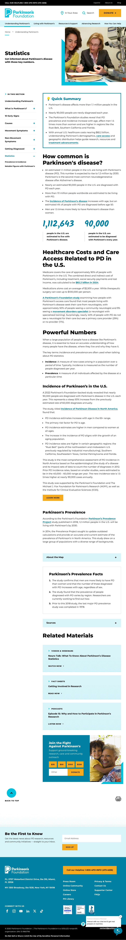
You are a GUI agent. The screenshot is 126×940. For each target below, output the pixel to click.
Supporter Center (103, 890)
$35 (53, 764)
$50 (62, 764)
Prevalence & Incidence (15, 162)
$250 (79, 764)
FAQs (97, 894)
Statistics (10, 156)
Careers (67, 894)
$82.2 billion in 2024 (87, 282)
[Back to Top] (11, 793)
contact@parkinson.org (110, 928)
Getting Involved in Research (64, 686)
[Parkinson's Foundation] (19, 13)
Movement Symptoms (16, 130)
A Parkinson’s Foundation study (61, 297)
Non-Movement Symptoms (13, 140)
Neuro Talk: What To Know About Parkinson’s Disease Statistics (79, 657)
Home (7, 32)
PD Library (68, 899)
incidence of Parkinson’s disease (68, 201)
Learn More (53, 498)
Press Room (69, 881)
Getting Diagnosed (14, 149)
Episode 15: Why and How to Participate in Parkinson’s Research (79, 715)
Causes (8, 123)
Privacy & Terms (102, 881)
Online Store (69, 890)
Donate (109, 13)
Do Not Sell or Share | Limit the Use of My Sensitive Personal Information (37, 936)
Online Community (73, 886)
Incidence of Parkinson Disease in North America (89, 408)
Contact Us (100, 886)
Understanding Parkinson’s (19, 101)
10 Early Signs (12, 116)
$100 (70, 764)
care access (103, 136)
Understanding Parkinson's (26, 32)
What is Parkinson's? (16, 108)
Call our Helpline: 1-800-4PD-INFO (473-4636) (26, 3)
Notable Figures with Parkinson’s (20, 166)
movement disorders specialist (70, 311)
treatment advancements (63, 142)
